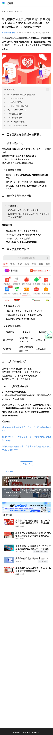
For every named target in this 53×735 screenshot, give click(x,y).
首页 (3, 12)
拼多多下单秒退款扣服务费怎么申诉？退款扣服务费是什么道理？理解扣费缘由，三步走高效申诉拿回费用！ (33, 522)
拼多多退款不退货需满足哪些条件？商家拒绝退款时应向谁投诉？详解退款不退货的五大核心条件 (33, 547)
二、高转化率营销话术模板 (17, 106)
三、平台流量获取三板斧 (16, 110)
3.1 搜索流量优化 (15, 114)
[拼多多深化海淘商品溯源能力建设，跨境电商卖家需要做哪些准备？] (9, 570)
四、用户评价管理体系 (16, 122)
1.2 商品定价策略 (15, 102)
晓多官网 (26, 732)
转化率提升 (43, 561)
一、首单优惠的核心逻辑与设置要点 (21, 95)
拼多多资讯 (37, 33)
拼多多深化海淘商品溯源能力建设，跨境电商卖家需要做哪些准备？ (33, 569)
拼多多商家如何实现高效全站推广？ (32, 558)
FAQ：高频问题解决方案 (18, 125)
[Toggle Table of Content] (47, 89)
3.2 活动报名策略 (15, 118)
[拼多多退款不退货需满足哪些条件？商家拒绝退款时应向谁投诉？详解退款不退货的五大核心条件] (9, 548)
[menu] (49, 3)
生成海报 (9, 471)
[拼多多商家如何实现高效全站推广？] (9, 560)
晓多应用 (35, 732)
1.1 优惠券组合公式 (16, 98)
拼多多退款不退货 (40, 551)
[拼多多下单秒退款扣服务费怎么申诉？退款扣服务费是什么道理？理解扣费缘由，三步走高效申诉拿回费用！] (9, 522)
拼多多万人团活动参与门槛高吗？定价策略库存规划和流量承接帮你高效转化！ (33, 535)
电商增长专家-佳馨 (8, 33)
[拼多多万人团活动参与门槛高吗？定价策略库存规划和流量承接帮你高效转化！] (9, 535)
